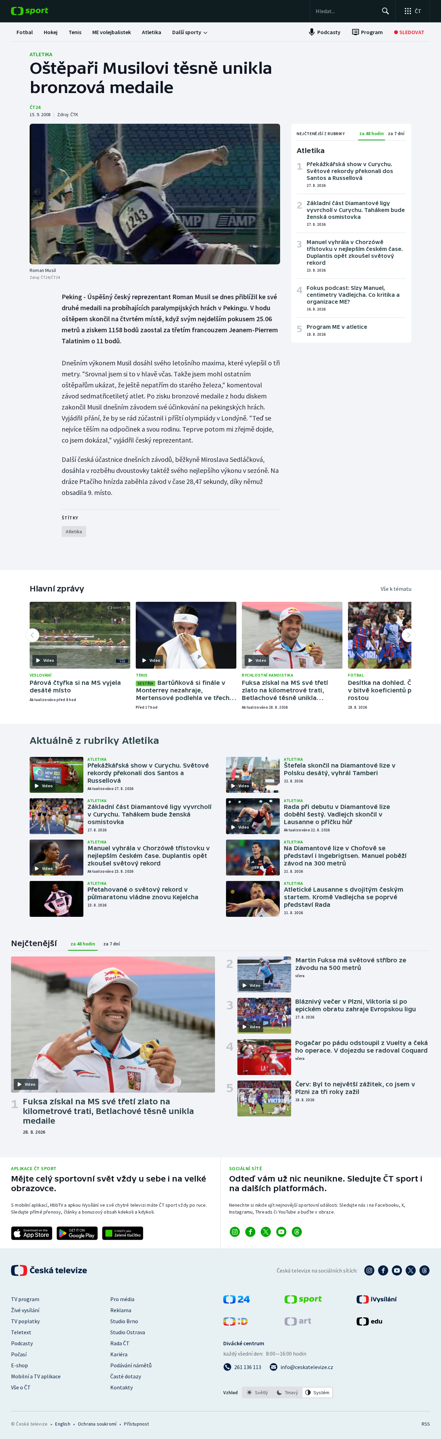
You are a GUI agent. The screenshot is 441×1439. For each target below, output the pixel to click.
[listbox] (287, 1392)
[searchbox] (345, 11)
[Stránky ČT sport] (303, 1301)
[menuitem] (24, 32)
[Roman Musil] (155, 194)
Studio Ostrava (127, 1332)
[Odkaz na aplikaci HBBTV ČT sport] (122, 1233)
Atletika (41, 54)
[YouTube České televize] (396, 1270)
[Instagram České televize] (369, 1270)
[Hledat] (385, 11)
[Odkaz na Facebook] (250, 1231)
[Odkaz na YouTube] (281, 1231)
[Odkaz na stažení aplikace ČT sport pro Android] (77, 1233)
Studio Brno (124, 1321)
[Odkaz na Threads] (296, 1231)
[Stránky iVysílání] (377, 1301)
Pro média (122, 1299)
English (62, 1424)
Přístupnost (136, 1424)
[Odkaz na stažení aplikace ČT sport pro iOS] (31, 1233)
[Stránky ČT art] (298, 1323)
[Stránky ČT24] (236, 1301)
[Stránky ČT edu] (369, 1323)
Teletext (21, 1332)
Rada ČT (120, 1343)
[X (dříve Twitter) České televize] (410, 1270)
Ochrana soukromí (97, 1424)
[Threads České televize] (424, 1270)
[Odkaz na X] (265, 1231)
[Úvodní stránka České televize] (49, 1270)
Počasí (19, 1354)
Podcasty (22, 1343)
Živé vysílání (25, 1310)
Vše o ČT (21, 1387)
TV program (25, 1299)
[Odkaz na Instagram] (234, 1231)
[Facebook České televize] (383, 1270)
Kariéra (118, 1354)
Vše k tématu (396, 588)
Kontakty (121, 1387)
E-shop (19, 1365)
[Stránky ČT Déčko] (235, 1323)
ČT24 (35, 107)
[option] (257, 1392)
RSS (426, 1424)
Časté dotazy (125, 1376)
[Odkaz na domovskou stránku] (40, 11)
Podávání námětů (131, 1365)
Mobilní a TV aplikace (36, 1376)
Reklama (120, 1310)
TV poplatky (25, 1321)
